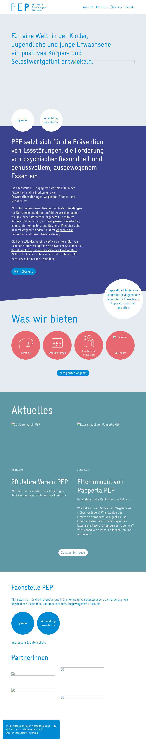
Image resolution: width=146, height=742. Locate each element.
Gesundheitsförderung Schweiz (31, 246)
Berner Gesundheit (43, 259)
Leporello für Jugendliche (123, 295)
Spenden (22, 120)
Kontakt (130, 7)
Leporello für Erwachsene (123, 299)
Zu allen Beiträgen (73, 553)
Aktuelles (102, 7)
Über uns (116, 7)
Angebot (88, 7)
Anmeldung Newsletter (51, 120)
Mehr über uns (23, 271)
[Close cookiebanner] (55, 726)
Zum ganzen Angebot (73, 373)
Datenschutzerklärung (26, 733)
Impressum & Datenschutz (28, 642)
